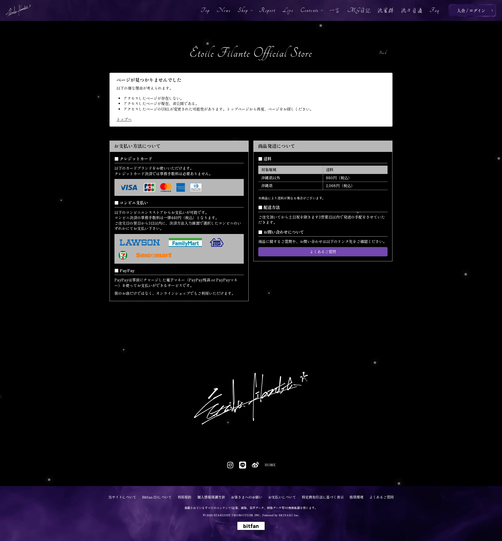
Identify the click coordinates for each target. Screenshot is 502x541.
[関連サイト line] (242, 465)
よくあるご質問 (323, 251)
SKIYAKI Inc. (289, 515)
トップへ (124, 119)
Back (382, 53)
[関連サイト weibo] (255, 465)
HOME (270, 464)
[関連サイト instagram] (230, 465)
